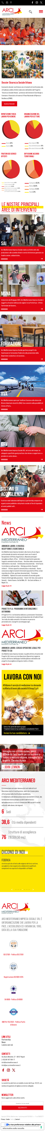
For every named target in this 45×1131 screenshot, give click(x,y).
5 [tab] (25, 889)
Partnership (6, 1039)
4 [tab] (22, 889)
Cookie (8, 1119)
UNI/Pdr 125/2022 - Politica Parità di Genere (13, 1023)
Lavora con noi (7, 1045)
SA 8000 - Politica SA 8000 (13, 999)
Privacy (3, 1119)
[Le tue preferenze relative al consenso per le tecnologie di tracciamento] (41, 1127)
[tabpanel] (22, 864)
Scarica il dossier (9, 104)
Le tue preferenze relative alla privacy (25, 1124)
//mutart (17, 1119)
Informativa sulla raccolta (13, 1128)
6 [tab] (27, 889)
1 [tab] (16, 889)
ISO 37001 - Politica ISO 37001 (13, 954)
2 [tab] (18, 889)
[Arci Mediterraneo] (12, 12)
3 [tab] (20, 889)
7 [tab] (29, 889)
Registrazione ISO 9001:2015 (13, 977)
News (4, 1042)
